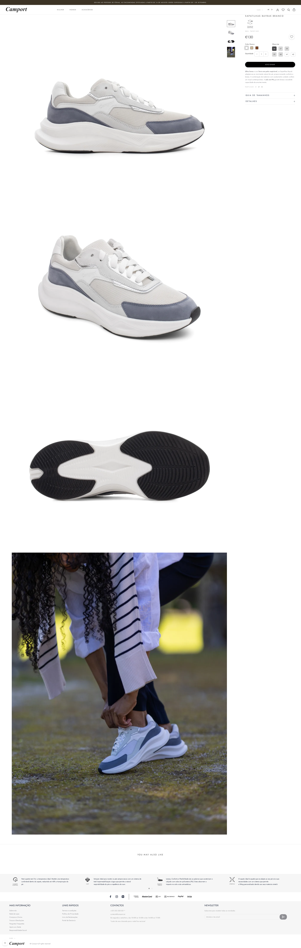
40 (281, 54)
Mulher (60, 10)
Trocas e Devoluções (16, 920)
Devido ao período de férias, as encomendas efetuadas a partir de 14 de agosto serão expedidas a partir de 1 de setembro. (150, 2)
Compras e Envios (15, 917)
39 (274, 54)
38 (287, 48)
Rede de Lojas (14, 914)
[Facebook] (256, 87)
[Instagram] (116, 896)
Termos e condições (69, 910)
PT (268, 10)
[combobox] (270, 10)
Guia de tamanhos (257, 95)
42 (293, 54)
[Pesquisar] (288, 9)
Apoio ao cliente (15, 927)
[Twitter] (259, 87)
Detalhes (251, 101)
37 (280, 48)
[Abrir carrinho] (294, 9)
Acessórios (87, 10)
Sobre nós (13, 910)
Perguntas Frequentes (16, 924)
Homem (73, 10)
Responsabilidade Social (18, 930)
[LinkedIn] (123, 896)
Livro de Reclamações (69, 917)
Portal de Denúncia (68, 920)
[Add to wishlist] (292, 37)
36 (274, 48)
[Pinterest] (262, 87)
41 (287, 54)
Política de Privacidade (70, 914)
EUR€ (259, 10)
